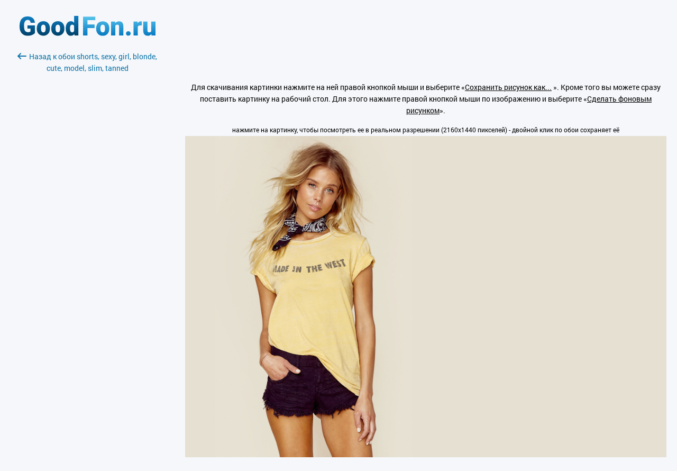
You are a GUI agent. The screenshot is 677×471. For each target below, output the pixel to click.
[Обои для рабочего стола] (87, 33)
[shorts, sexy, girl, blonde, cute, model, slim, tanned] (425, 454)
